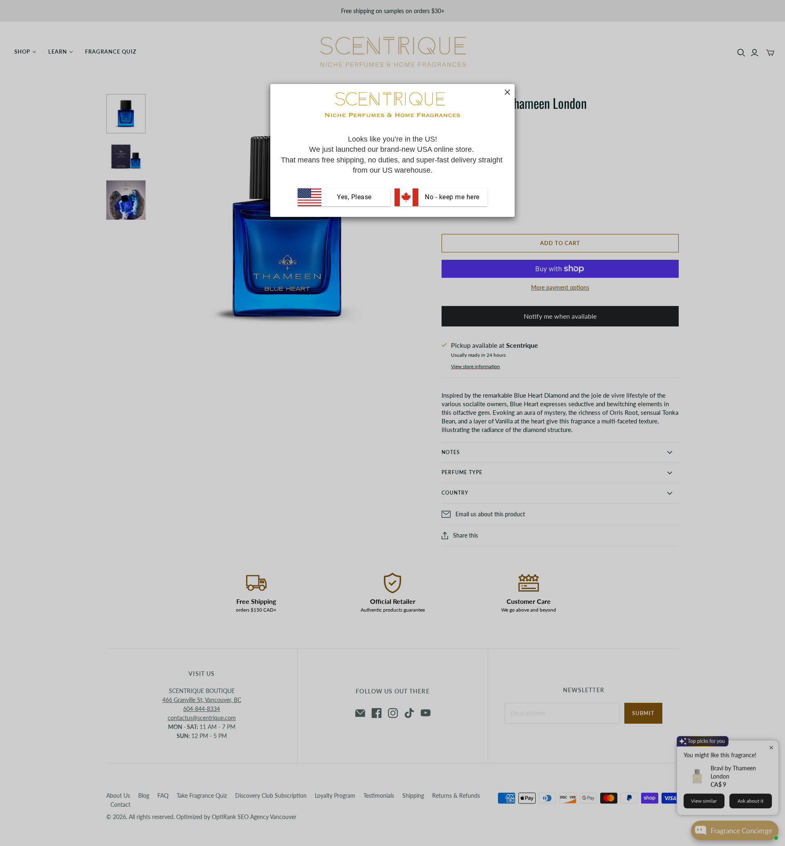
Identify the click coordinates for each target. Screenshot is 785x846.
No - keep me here (451, 197)
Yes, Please (354, 197)
